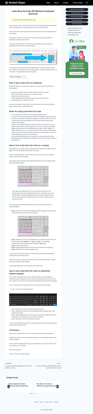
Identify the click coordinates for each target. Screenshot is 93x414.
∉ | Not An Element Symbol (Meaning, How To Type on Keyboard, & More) (48, 366)
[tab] (30, 393)
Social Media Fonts (77, 20)
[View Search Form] (87, 2)
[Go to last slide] (8, 386)
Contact (65, 2)
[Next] (57, 386)
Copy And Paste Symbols (77, 9)
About (56, 2)
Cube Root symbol (42, 37)
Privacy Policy (78, 2)
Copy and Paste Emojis (77, 16)
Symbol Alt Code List (77, 13)
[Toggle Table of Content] (23, 77)
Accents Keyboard (77, 23)
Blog (48, 2)
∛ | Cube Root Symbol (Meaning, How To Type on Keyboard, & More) (18, 366)
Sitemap (56, 402)
